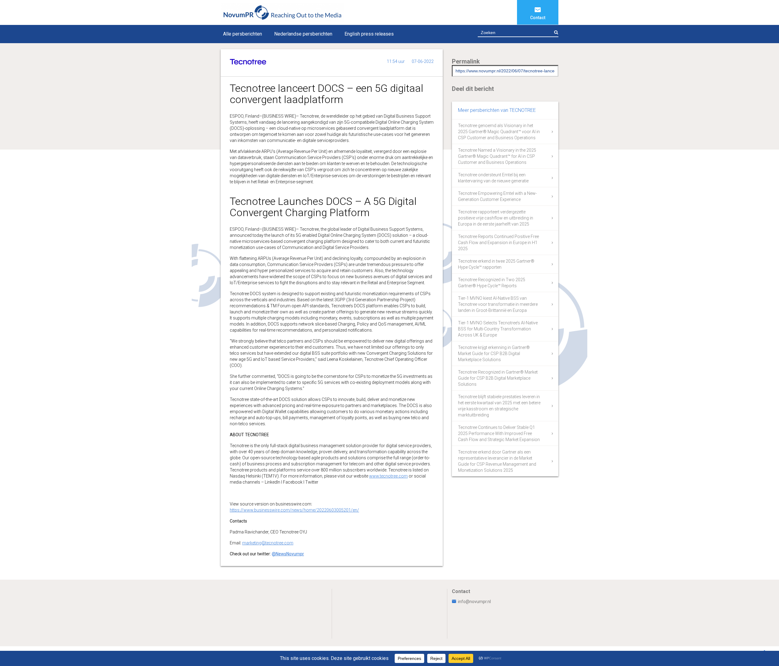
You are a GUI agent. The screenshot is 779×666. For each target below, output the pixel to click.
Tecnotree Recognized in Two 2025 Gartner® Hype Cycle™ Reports (491, 282)
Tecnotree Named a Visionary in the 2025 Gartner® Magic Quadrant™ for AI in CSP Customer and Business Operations (497, 156)
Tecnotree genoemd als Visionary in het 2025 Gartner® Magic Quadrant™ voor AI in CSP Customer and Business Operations (499, 131)
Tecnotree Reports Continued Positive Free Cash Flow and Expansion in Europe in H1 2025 (498, 242)
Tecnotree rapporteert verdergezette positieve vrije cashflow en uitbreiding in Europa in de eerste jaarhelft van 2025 (495, 217)
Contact (537, 17)
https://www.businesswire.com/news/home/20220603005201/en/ (294, 510)
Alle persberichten (242, 34)
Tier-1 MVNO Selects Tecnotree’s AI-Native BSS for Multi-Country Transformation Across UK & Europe (498, 328)
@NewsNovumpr (288, 553)
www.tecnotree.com (388, 476)
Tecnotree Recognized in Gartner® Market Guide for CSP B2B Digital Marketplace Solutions (498, 378)
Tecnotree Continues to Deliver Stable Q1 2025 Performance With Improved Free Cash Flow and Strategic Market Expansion (499, 433)
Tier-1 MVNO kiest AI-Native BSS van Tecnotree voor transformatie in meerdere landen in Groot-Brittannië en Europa (498, 304)
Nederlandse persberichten (303, 34)
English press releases (369, 34)
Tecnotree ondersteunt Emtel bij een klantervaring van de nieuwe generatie (493, 177)
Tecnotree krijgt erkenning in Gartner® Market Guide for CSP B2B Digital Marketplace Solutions (494, 353)
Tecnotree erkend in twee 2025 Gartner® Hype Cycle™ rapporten (496, 264)
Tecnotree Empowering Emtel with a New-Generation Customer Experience (497, 196)
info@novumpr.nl (474, 601)
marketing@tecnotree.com (267, 542)
